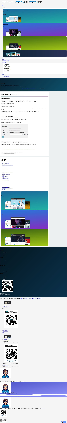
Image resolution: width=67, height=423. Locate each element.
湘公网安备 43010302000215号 (33, 298)
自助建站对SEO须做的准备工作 (5, 176)
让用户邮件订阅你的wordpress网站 (5, 163)
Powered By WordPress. (40, 298)
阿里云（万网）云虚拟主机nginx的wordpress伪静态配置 (7, 165)
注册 (2, 5)
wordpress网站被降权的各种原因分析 (5, 178)
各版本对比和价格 (4, 51)
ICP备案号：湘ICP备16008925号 (24, 298)
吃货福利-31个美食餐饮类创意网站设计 (6, 174)
